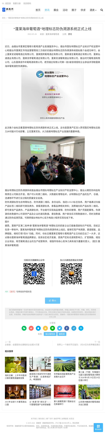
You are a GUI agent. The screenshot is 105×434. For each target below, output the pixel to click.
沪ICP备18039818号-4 (63, 423)
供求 (83, 10)
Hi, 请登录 (6, 3)
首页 (38, 10)
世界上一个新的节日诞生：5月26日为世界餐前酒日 (78, 345)
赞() (54, 301)
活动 (65, 10)
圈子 (74, 10)
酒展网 (7, 10)
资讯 (47, 10)
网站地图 (75, 423)
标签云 (71, 419)
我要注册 (17, 3)
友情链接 (65, 419)
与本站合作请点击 (24, 292)
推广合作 (49, 419)
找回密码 (27, 3)
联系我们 (42, 419)
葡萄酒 (62, 334)
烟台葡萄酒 (50, 334)
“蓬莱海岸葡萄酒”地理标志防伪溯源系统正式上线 (52, 29)
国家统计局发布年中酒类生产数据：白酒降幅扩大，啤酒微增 (40, 377)
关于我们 (34, 419)
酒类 (92, 10)
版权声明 (57, 419)
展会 (56, 10)
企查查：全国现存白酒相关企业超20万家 (22, 345)
